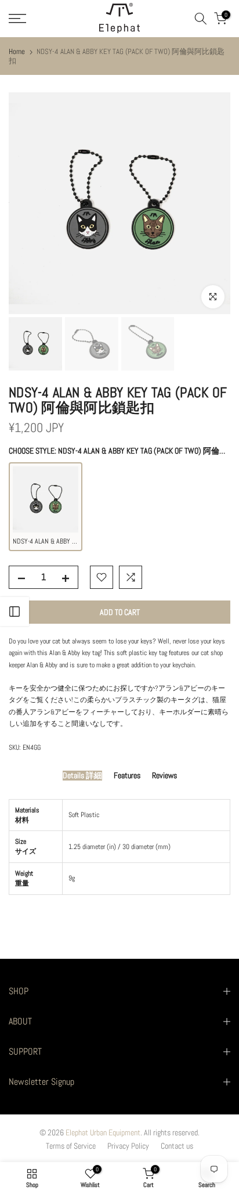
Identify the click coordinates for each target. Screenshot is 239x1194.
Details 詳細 (82, 776)
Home (17, 51)
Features (127, 776)
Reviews (164, 776)
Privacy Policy (128, 1146)
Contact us (177, 1146)
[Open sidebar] (14, 611)
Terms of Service (71, 1146)
